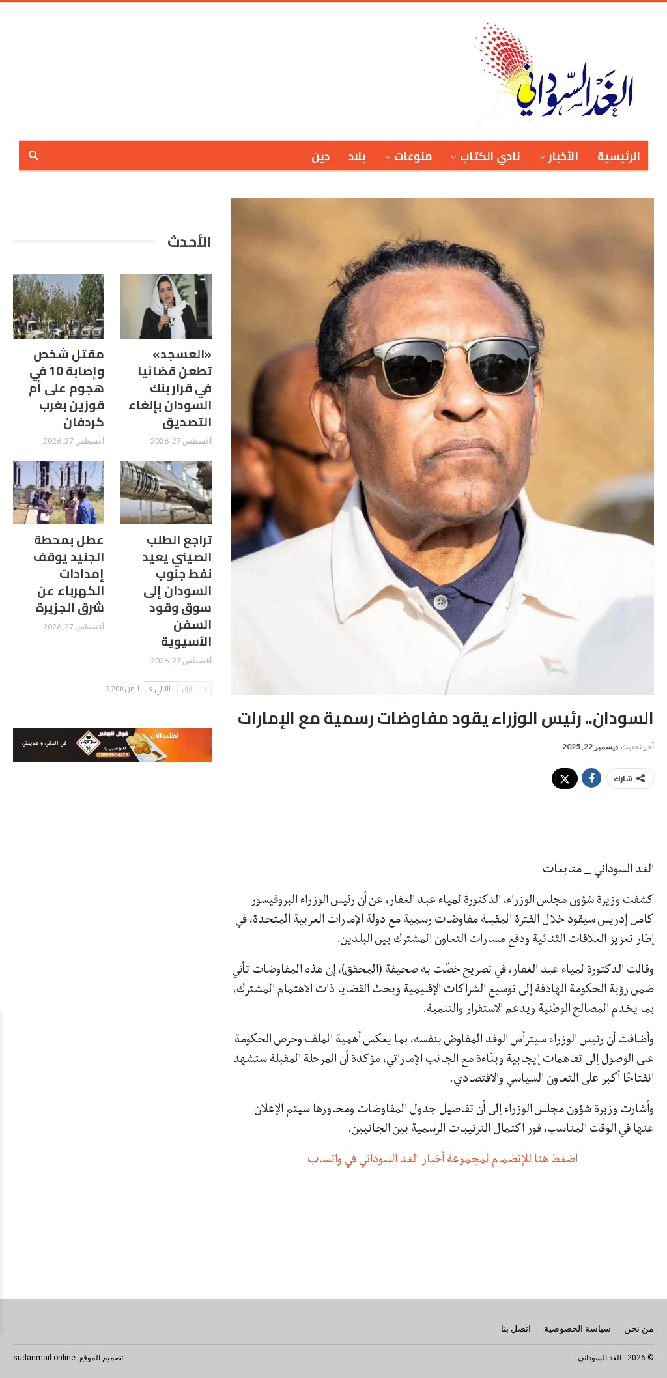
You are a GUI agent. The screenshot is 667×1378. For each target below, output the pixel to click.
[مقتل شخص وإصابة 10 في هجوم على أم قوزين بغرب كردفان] (58, 306)
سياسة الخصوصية (577, 1328)
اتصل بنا (516, 1328)
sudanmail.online (44, 1357)
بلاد (357, 156)
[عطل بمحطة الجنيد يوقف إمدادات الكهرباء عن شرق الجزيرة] (58, 492)
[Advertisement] (281, 69)
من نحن (639, 1328)
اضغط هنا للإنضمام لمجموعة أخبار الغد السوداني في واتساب (442, 1158)
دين (320, 156)
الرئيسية (618, 156)
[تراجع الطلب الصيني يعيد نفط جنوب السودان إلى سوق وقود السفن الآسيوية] (165, 492)
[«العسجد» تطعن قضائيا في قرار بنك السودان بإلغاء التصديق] (165, 306)
